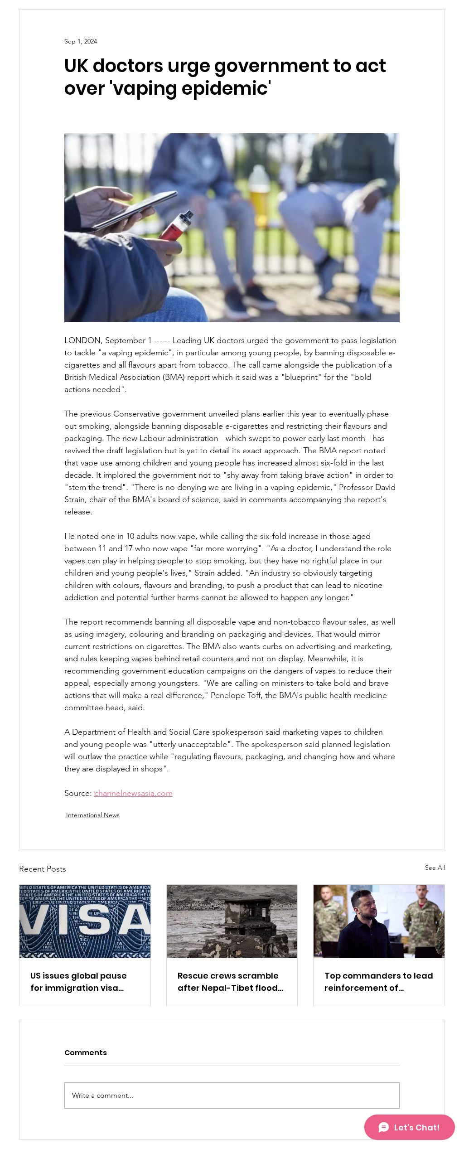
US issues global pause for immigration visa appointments (78, 982)
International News (93, 815)
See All (435, 867)
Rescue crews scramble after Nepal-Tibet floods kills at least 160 (230, 982)
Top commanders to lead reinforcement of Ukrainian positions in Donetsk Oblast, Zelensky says (378, 982)
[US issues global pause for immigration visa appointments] (84, 921)
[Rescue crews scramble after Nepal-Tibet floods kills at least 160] (232, 921)
